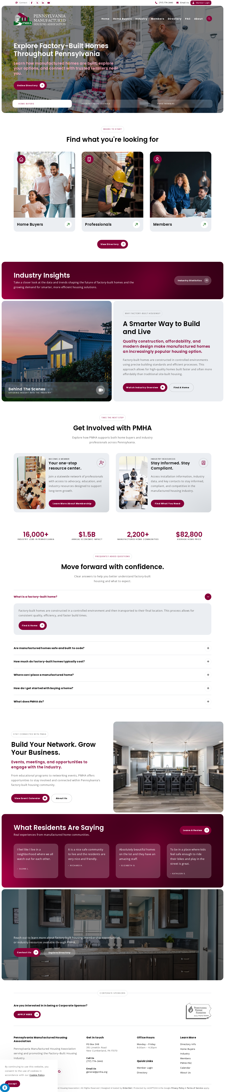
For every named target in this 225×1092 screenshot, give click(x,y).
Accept (12, 1083)
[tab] (42, 104)
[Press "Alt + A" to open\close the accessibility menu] (5, 1088)
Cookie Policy (36, 1075)
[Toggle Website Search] (209, 19)
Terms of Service (195, 1088)
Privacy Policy (177, 1088)
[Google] (59, 1071)
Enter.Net (127, 1088)
